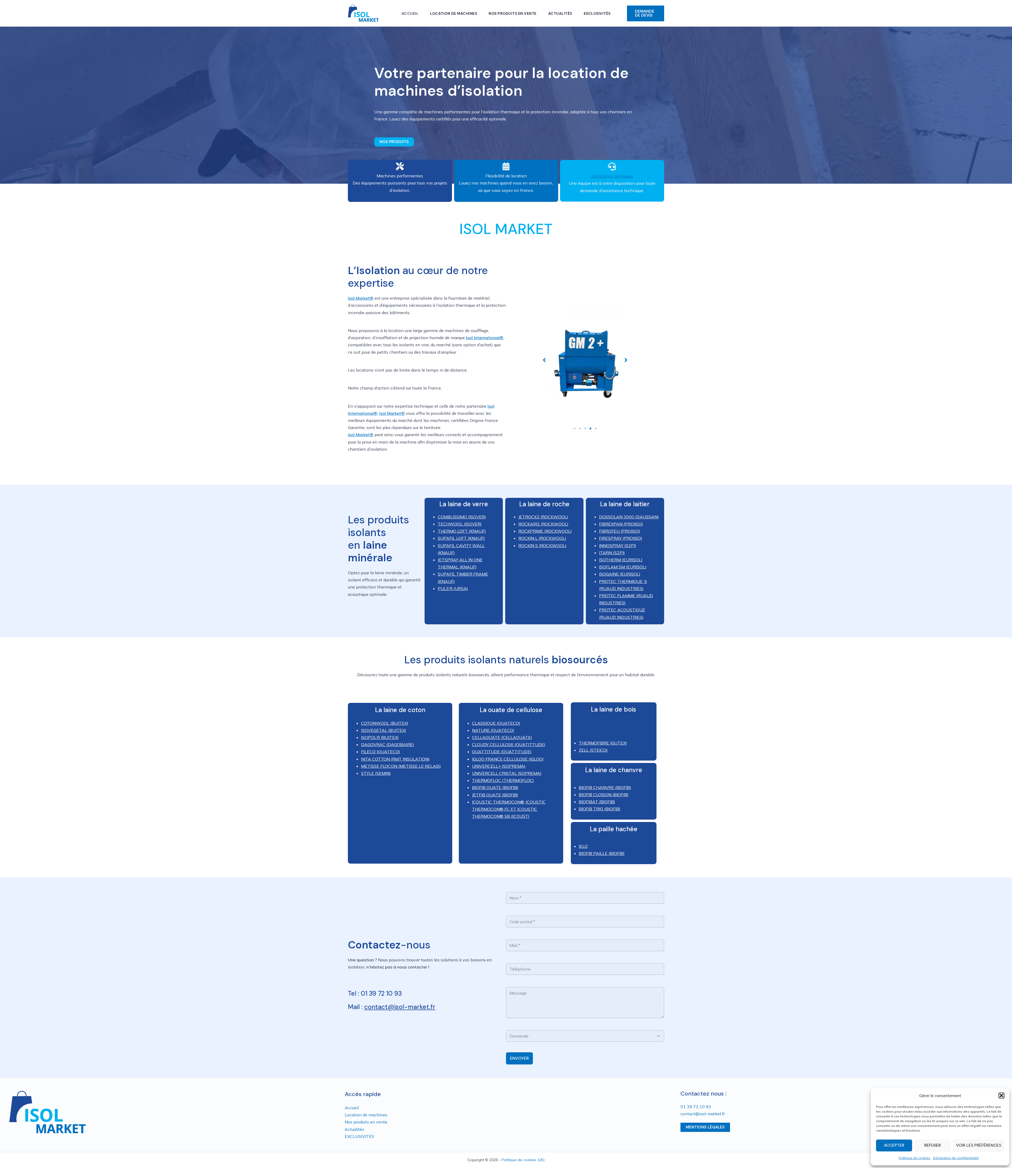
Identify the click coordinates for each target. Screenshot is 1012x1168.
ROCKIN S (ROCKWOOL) (542, 545)
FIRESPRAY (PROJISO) (620, 538)
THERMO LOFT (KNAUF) (462, 531)
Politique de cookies (914, 1158)
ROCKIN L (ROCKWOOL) (542, 538)
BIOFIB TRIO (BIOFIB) (599, 808)
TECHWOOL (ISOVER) (460, 524)
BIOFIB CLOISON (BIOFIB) (604, 794)
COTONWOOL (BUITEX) (384, 723)
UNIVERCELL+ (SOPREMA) (499, 766)
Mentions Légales (705, 1127)
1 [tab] (574, 428)
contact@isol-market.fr (399, 1007)
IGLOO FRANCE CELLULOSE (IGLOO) (508, 759)
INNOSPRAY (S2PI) (617, 545)
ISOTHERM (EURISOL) (621, 559)
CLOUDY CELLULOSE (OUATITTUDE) (508, 744)
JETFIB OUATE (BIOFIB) (495, 794)
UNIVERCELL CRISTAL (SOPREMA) (507, 773)
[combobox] (582, 1036)
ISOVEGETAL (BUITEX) (383, 730)
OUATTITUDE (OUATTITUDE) (502, 751)
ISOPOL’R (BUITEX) (380, 737)
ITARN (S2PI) (612, 552)
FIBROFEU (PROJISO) (619, 531)
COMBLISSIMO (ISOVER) (462, 516)
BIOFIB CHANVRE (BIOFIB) (605, 787)
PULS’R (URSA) (453, 588)
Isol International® (484, 337)
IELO (583, 846)
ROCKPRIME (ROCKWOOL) (545, 531)
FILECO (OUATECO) (380, 751)
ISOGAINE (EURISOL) (619, 574)
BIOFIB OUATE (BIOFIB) (495, 787)
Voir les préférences (978, 1145)
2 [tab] (579, 428)
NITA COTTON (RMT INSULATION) (395, 759)
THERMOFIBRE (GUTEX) (603, 743)
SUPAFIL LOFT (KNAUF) (461, 538)
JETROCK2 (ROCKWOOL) (543, 516)
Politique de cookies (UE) (523, 1159)
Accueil (410, 13)
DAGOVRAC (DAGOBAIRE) (387, 744)
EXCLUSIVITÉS (597, 13)
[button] (1001, 1095)
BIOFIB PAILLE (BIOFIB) (602, 853)
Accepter (894, 1145)
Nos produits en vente (513, 13)
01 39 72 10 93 (695, 1106)
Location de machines (453, 13)
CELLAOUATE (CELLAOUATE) (502, 737)
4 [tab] (590, 428)
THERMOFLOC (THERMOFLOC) (503, 780)
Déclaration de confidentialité (956, 1158)
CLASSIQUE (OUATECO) (496, 723)
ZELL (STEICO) (593, 750)
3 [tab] (585, 428)
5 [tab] (595, 428)
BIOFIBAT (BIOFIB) (597, 801)
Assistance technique (612, 176)
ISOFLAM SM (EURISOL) (622, 567)
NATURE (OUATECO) (493, 730)
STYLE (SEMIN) (376, 773)
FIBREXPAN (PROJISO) (621, 524)
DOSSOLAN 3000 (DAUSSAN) (629, 516)
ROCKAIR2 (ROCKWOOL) (543, 524)
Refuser (932, 1145)
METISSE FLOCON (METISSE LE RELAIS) (401, 766)
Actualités (560, 13)
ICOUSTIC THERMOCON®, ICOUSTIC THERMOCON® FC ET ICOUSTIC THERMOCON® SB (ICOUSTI (509, 809)
